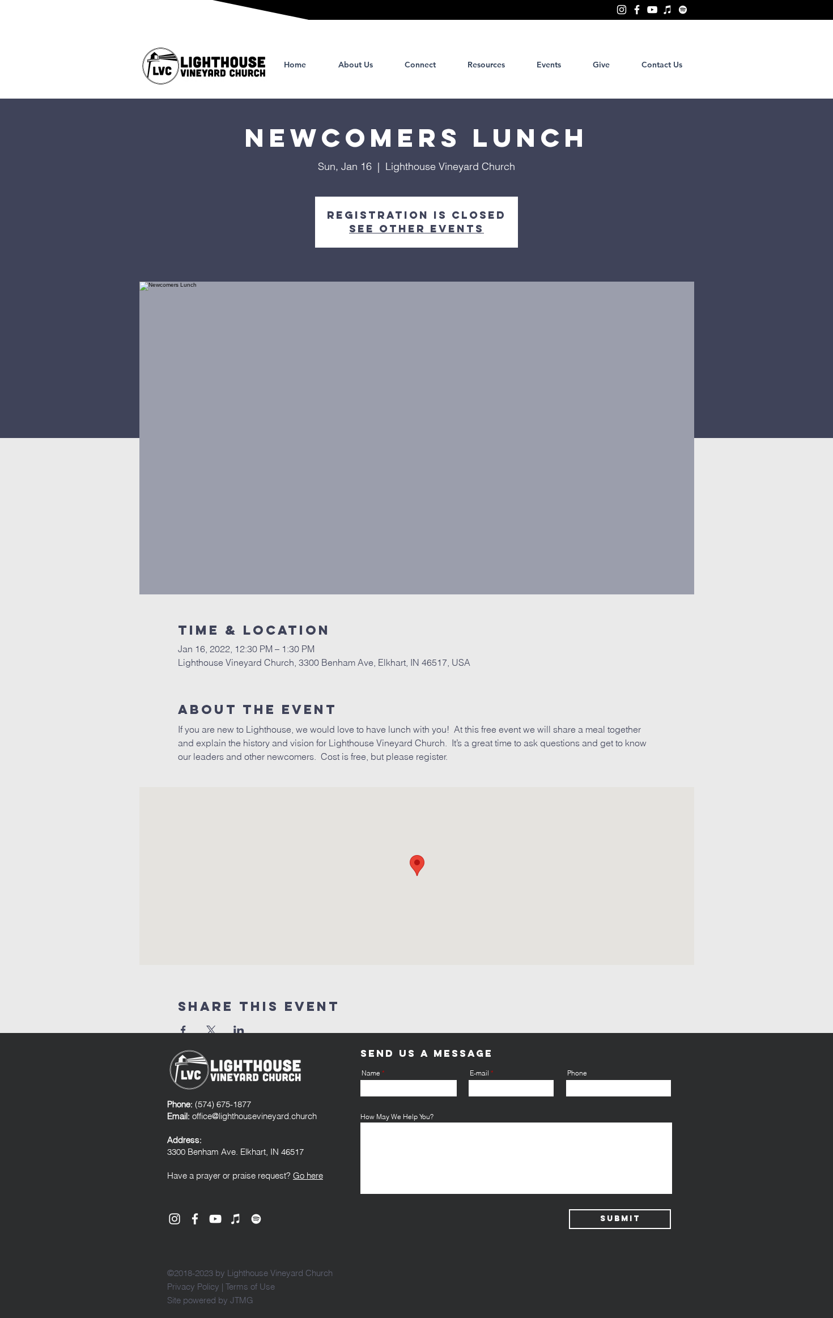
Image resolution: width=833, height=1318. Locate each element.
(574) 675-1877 (209, 1104)
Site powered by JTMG (210, 1300)
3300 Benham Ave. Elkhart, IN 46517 (235, 1151)
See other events (416, 228)
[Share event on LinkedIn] (238, 1030)
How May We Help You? (397, 1116)
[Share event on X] (211, 1030)
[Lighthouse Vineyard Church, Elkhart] (621, 9)
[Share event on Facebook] (183, 1030)
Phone (577, 1073)
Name (371, 1073)
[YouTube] (652, 9)
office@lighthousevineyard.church (254, 1116)
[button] (486, 64)
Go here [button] (308, 1175)
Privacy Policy (193, 1286)
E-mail (479, 1073)
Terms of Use (250, 1286)
